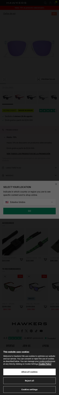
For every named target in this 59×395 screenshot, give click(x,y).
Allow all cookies (29, 372)
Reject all (29, 381)
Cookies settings (29, 389)
